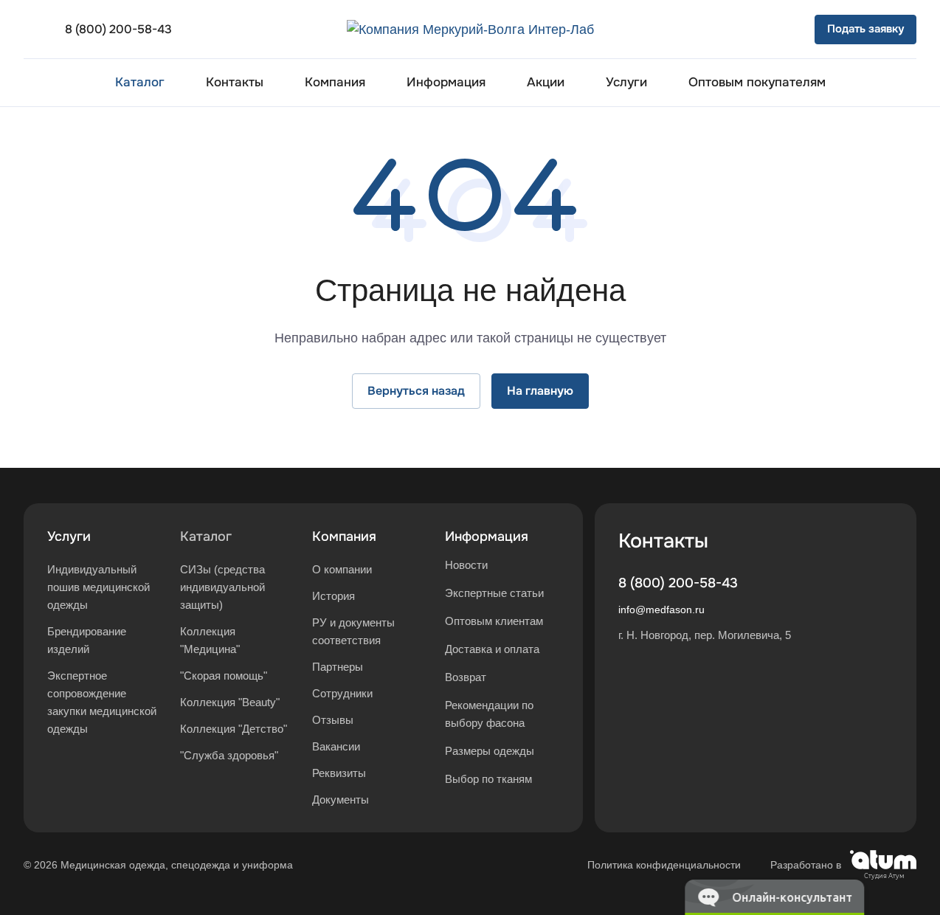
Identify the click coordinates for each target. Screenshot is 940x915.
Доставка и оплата (492, 649)
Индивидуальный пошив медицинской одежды (98, 587)
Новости (466, 565)
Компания (344, 536)
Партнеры (337, 666)
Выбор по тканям (488, 779)
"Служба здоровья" (229, 755)
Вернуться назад (416, 390)
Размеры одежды (489, 751)
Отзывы (332, 720)
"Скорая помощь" (223, 675)
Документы (340, 799)
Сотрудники (342, 693)
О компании (342, 569)
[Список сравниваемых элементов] (741, 29)
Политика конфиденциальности (664, 865)
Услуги (69, 536)
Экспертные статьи (494, 593)
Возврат (465, 677)
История (333, 596)
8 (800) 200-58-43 (118, 29)
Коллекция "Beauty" (230, 702)
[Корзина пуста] (782, 29)
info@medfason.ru (661, 609)
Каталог (206, 536)
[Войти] (699, 29)
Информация (486, 536)
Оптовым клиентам (494, 621)
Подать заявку (865, 28)
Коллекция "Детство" (233, 728)
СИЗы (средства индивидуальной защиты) (222, 587)
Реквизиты (339, 773)
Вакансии (336, 746)
